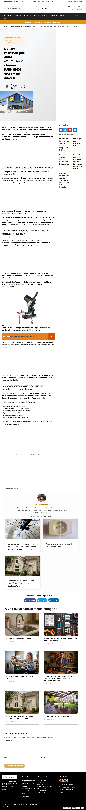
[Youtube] (70, 130)
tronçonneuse (6, 213)
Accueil (5, 26)
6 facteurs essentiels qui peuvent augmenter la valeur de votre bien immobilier (64, 180)
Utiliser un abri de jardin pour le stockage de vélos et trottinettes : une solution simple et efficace (22, 546)
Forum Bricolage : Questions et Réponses (20, 26)
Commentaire (8, 740)
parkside (14, 488)
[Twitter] (65, 130)
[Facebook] (61, 130)
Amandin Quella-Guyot (41, 504)
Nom (6, 757)
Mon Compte (69, 9)
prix (18, 488)
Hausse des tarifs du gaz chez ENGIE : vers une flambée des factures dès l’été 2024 (77, 161)
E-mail (43, 757)
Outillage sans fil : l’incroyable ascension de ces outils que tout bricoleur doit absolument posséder (59, 678)
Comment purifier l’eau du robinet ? (18, 638)
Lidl (30, 238)
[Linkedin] (75, 130)
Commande (79, 9)
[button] (79, 18)
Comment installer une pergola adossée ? (59, 716)
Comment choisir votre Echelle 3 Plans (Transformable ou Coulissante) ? (21, 583)
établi (21, 396)
